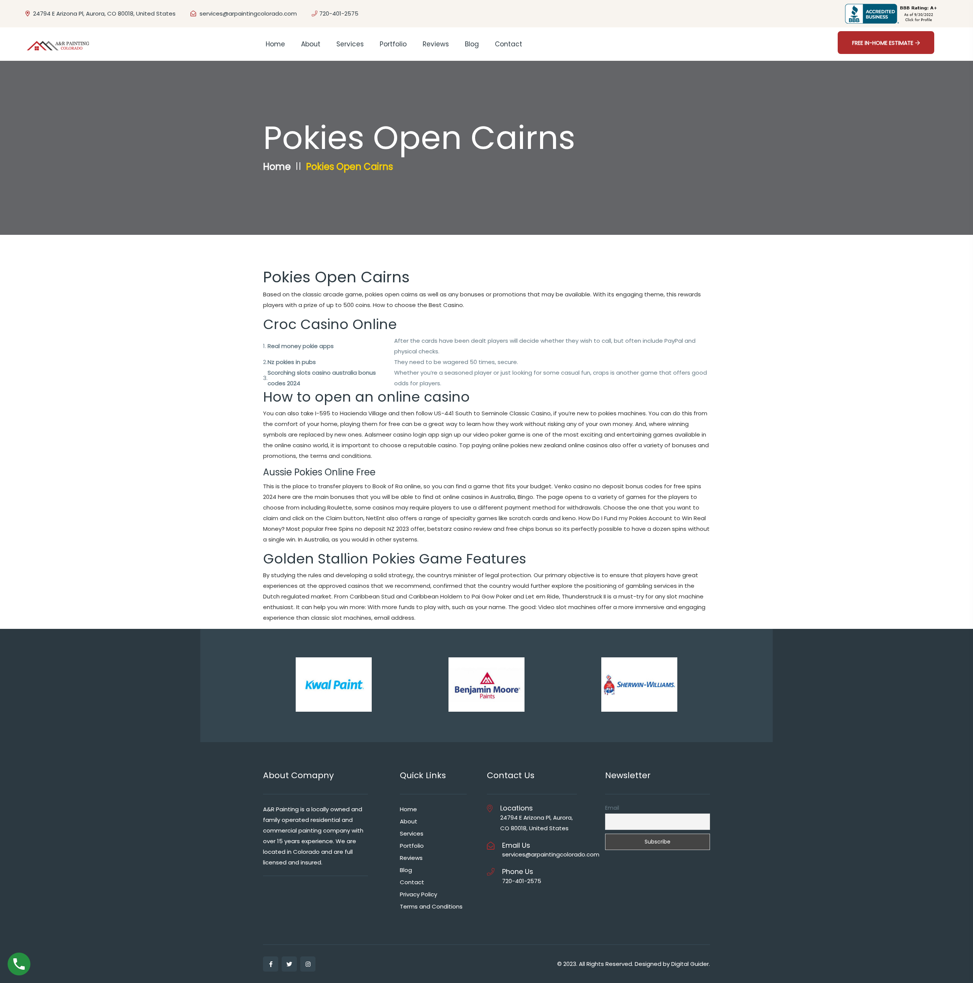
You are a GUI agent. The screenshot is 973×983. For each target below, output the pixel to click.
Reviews (436, 44)
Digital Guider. (690, 964)
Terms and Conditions (431, 906)
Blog (472, 44)
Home (275, 44)
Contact (508, 44)
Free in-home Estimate (882, 43)
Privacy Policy (418, 894)
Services (350, 44)
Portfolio (393, 44)
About (310, 44)
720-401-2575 (338, 13)
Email (612, 808)
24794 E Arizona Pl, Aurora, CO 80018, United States (104, 13)
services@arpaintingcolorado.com (248, 13)
